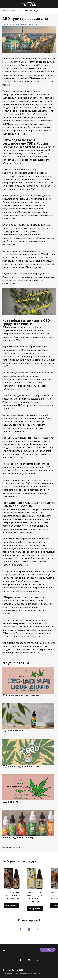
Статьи (14, 11)
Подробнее (11, 905)
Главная (5, 11)
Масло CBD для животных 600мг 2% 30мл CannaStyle (12, 896)
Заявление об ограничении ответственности (22, 973)
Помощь (46, 949)
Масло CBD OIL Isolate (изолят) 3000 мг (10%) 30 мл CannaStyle (35, 897)
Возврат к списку (11, 847)
